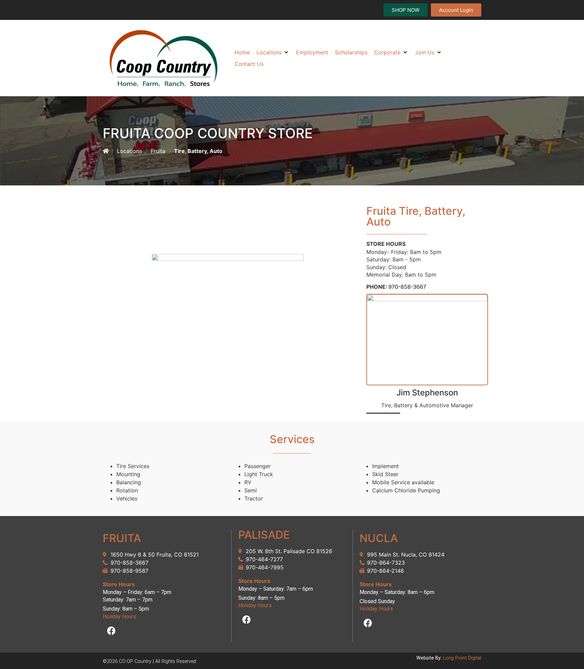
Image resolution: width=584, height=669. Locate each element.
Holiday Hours (119, 616)
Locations (129, 151)
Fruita (158, 151)
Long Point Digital (462, 658)
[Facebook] (111, 630)
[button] (273, 52)
